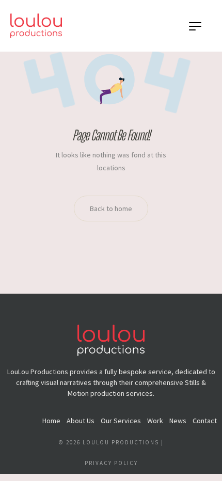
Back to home (111, 208)
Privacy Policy (111, 463)
